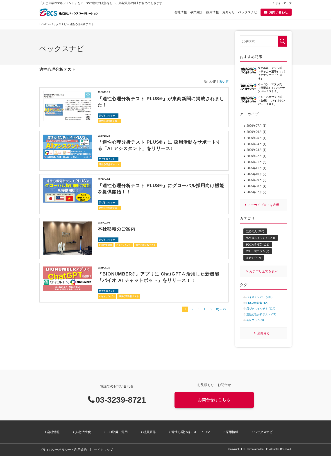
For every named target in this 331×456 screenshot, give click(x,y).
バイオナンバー (124, 245)
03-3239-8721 (120, 399)
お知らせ (228, 12)
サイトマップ (283, 3)
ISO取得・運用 (117, 432)
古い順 (224, 81)
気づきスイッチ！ (108, 115)
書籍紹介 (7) (253, 258)
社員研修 (149, 432)
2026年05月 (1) (256, 138)
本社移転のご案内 (117, 228)
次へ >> (221, 309)
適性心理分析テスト (109, 121)
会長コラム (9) (255, 320)
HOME (43, 24)
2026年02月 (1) (256, 156)
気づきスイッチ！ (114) (260, 308)
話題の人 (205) (255, 231)
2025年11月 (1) (256, 168)
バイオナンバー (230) (259, 297)
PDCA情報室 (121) (257, 244)
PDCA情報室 (105, 245)
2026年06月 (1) (256, 131)
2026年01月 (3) (256, 162)
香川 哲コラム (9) (257, 251)
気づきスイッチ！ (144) (260, 237)
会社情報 (180, 12)
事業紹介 (196, 12)
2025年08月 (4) (256, 186)
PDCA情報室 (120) (257, 303)
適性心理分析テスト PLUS (190, 432)
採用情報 (212, 12)
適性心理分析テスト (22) (261, 314)
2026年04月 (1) (256, 144)
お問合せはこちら (214, 399)
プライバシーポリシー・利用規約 (63, 449)
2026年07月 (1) (256, 125)
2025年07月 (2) (256, 192)
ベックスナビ (247, 12)
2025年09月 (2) (256, 180)
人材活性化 (83, 432)
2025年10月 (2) (256, 174)
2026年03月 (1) (256, 149)
